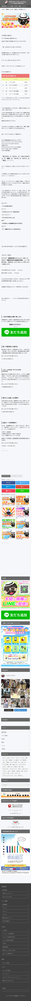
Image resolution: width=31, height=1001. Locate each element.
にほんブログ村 (15, 824)
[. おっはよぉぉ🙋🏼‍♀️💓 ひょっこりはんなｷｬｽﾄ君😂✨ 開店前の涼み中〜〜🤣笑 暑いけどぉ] (15, 703)
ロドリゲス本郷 (5, 764)
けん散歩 (4, 930)
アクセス (4, 914)
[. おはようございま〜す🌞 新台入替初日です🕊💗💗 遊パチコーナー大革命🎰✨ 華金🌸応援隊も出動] (6, 703)
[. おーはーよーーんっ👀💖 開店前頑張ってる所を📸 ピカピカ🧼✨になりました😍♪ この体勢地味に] (6, 684)
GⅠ (19, 762)
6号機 (8, 766)
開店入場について (7, 918)
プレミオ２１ (5, 974)
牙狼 (19, 766)
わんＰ (4, 757)
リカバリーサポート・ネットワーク (11, 977)
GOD (22, 771)
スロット (12, 757)
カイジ (16, 773)
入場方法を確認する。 (8, 358)
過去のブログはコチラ (8, 980)
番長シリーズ (15, 764)
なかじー (4, 766)
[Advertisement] (15, 462)
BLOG (16, 6)
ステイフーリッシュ (13, 769)
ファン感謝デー (16, 760)
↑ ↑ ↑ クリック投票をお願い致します (15, 826)
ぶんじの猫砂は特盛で (8, 940)
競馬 (26, 757)
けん (3, 760)
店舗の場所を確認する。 (9, 411)
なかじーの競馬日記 (7, 953)
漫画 (10, 764)
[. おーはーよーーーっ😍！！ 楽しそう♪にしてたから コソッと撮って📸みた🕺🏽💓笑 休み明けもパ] (6, 693)
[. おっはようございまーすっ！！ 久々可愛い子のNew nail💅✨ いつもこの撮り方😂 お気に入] (15, 693)
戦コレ (9, 771)
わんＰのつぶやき (7, 897)
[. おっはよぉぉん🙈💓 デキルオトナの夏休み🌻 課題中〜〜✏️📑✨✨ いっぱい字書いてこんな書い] (25, 684)
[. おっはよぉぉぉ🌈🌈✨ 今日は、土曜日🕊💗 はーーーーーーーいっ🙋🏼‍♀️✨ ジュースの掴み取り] (25, 693)
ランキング (22, 757)
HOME (3, 749)
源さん (19, 769)
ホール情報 (10, 6)
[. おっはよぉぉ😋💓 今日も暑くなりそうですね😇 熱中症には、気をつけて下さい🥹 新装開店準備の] (25, 703)
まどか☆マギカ (5, 769)
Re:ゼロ (26, 771)
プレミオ (4, 773)
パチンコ (17, 757)
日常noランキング (7, 893)
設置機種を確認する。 (8, 386)
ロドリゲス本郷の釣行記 (8, 937)
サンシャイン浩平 (13, 762)
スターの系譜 (5, 963)
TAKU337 (15, 766)
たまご (4, 762)
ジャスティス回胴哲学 (8, 933)
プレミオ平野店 (6, 970)
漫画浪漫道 (5, 947)
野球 (8, 773)
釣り (11, 766)
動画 (20, 6)
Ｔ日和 (4, 943)
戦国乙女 (13, 771)
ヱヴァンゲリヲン (22, 764)
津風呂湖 (18, 771)
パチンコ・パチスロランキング (15, 810)
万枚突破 (10, 760)
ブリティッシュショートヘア (8, 775)
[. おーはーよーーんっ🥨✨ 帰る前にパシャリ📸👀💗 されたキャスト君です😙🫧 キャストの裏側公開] (15, 684)
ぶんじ (15, 775)
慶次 (22, 766)
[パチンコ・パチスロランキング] (15, 806)
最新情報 (4, 6)
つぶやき (8, 757)
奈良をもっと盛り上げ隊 (8, 950)
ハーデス (12, 773)
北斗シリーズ (23, 762)
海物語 (8, 762)
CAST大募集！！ (6, 921)
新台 (6, 760)
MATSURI (24, 760)
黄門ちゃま (20, 775)
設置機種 (4, 904)
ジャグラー (5, 771)
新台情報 (4, 890)
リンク (24, 6)
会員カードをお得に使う (9, 445)
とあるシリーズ (25, 769)
